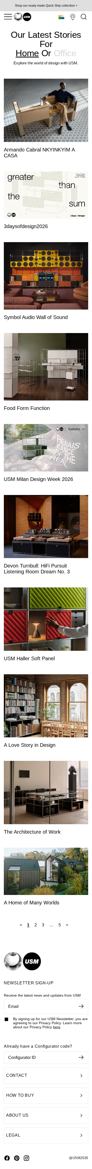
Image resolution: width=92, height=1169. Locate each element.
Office (65, 53)
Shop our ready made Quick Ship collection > (46, 5)
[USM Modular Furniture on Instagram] (26, 1158)
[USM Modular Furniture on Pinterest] (17, 1158)
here (56, 1027)
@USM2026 (78, 1158)
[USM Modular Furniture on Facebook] (7, 1158)
